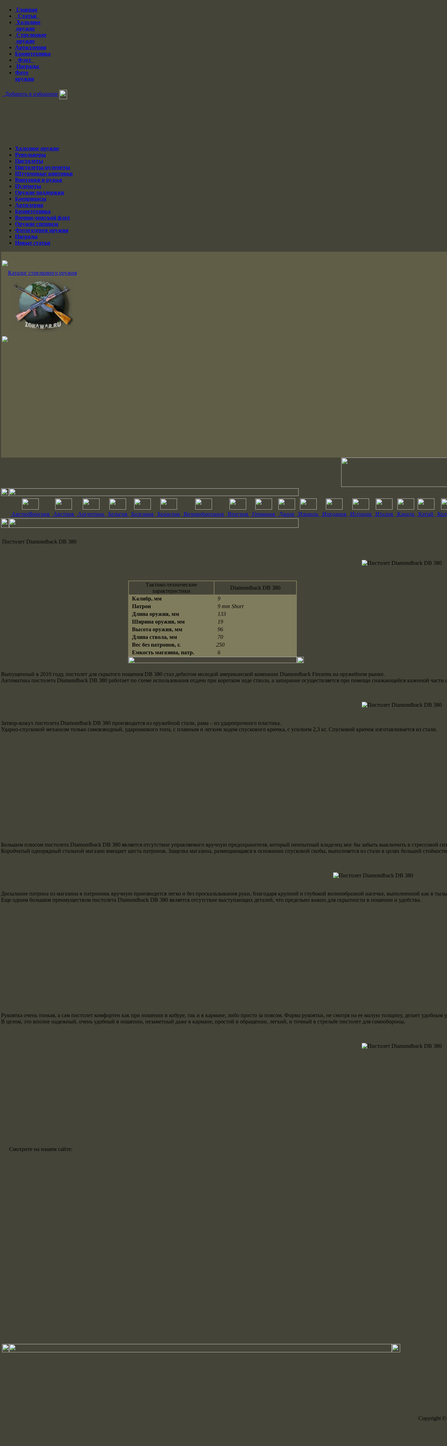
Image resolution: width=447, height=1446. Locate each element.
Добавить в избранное (30, 94)
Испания (361, 514)
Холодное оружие (28, 25)
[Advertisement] (210, 787)
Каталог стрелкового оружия (42, 273)
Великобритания (203, 514)
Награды (28, 66)
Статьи (27, 16)
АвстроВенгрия (30, 514)
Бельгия (118, 514)
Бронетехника (33, 54)
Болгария (142, 514)
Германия (263, 514)
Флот (24, 60)
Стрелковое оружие (30, 38)
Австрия (63, 514)
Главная (26, 10)
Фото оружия (24, 76)
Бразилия (168, 514)
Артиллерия (30, 47)
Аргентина (90, 514)
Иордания (334, 514)
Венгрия (237, 514)
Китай (426, 514)
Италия (384, 514)
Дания (286, 514)
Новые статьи (32, 243)
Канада (406, 514)
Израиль (308, 514)
